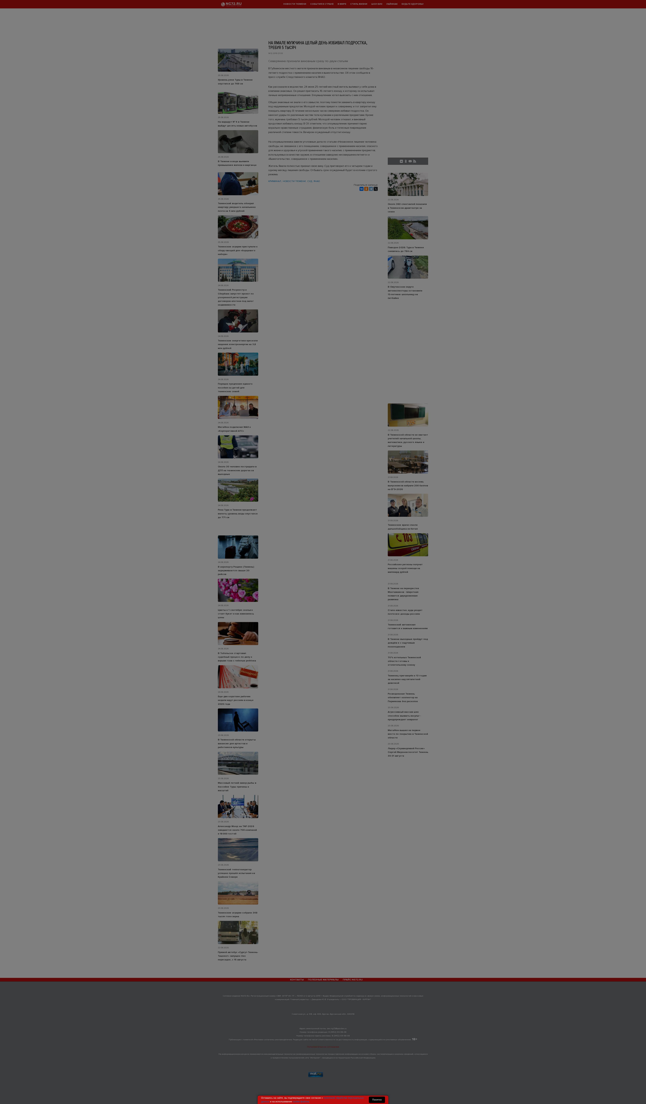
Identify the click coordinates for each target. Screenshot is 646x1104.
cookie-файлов (301, 1101)
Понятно (377, 1099)
